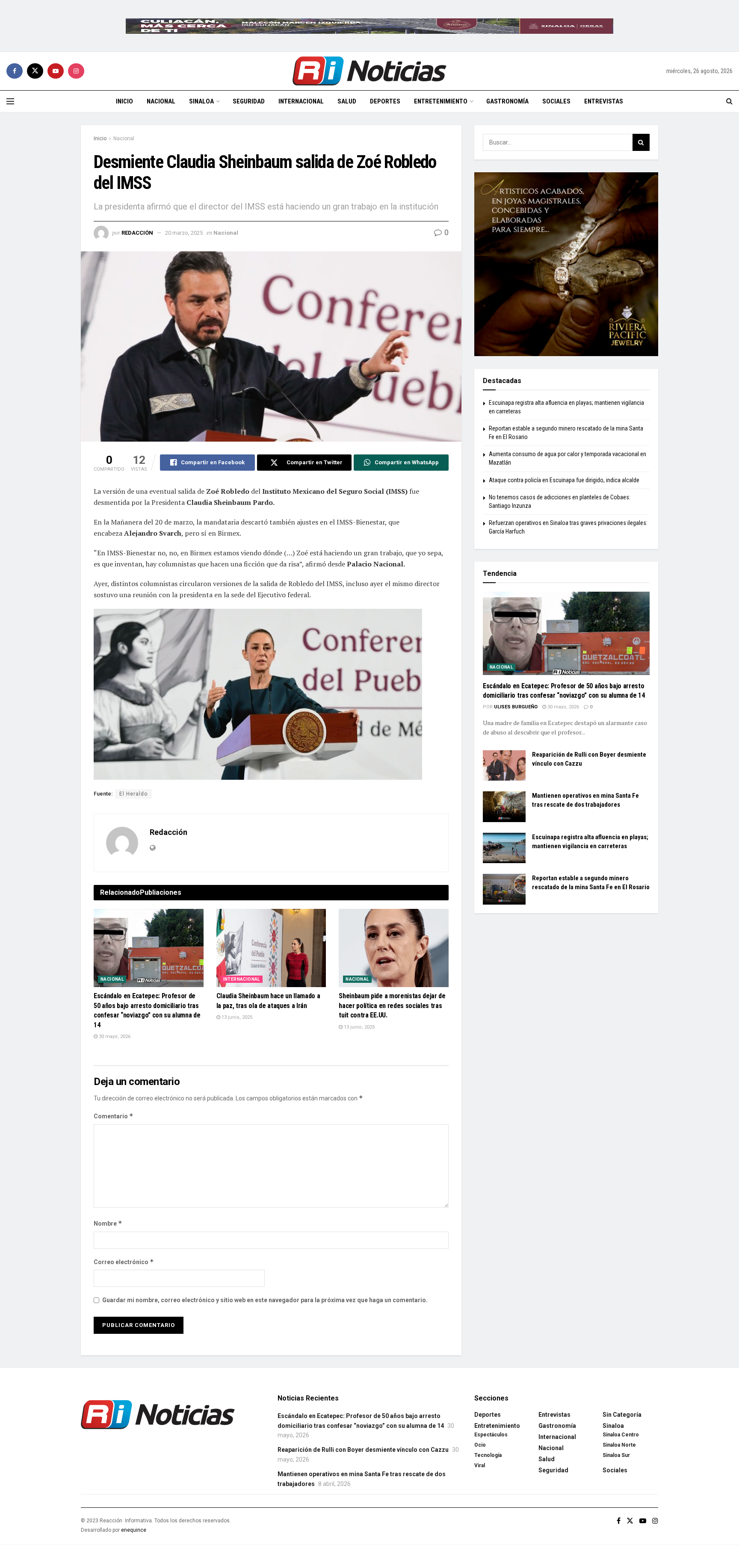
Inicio (124, 101)
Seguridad (249, 101)
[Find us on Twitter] (35, 71)
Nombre (108, 1223)
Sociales (556, 101)
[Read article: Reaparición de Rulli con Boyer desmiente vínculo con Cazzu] (504, 765)
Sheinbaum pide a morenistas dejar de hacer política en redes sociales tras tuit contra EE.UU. (392, 1005)
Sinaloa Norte (619, 1445)
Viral (479, 1465)
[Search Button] (729, 101)
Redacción (137, 233)
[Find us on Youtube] (55, 71)
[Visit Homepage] (369, 71)
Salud (346, 101)
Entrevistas (603, 101)
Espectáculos (491, 1435)
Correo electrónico (124, 1262)
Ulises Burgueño (516, 707)
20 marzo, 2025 (184, 233)
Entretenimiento (440, 101)
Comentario (113, 1116)
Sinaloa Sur (616, 1455)
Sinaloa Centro (621, 1435)
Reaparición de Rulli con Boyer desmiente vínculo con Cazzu (363, 1449)
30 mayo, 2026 (114, 1036)
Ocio (480, 1445)
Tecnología (488, 1455)
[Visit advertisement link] (369, 25)
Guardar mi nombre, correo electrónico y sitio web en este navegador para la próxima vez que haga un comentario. (265, 1300)
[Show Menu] (10, 101)
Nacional (161, 101)
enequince (133, 1530)
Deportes (385, 101)
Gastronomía (507, 101)
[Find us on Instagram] (76, 71)
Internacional (301, 101)
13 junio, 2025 (236, 1017)
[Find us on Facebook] (14, 71)
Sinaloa (201, 101)
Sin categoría (622, 1414)
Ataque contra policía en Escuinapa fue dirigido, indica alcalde (564, 480)
